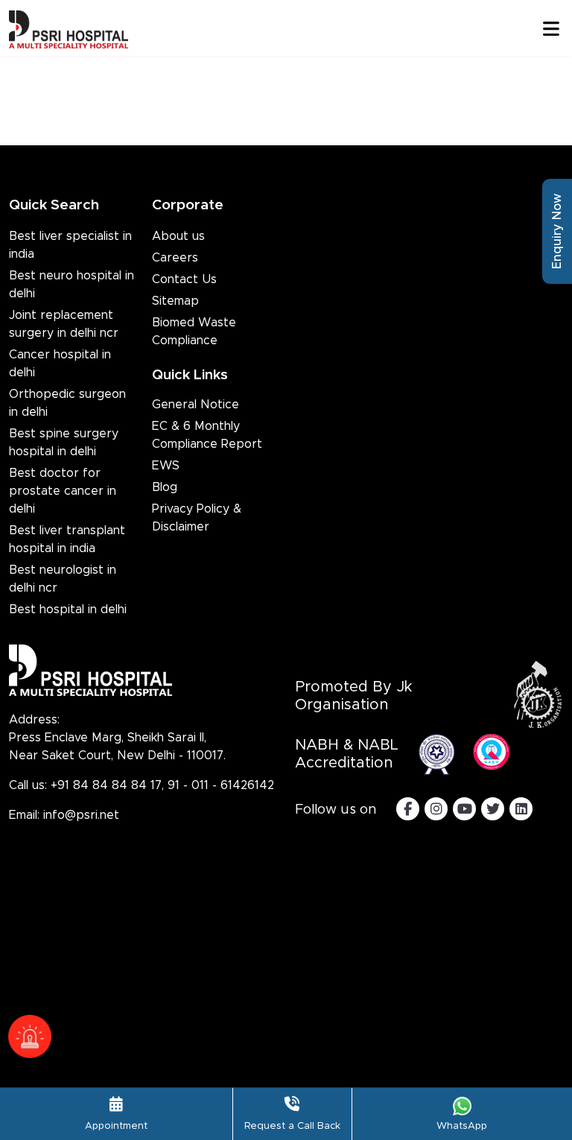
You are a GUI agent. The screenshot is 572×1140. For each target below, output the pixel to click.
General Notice (195, 405)
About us (178, 236)
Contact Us (184, 279)
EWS (165, 466)
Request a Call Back (292, 1126)
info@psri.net (81, 815)
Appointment (116, 1126)
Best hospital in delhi (68, 609)
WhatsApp (461, 1126)
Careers (175, 258)
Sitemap (175, 301)
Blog (164, 487)
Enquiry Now (557, 231)
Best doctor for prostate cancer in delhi (62, 491)
